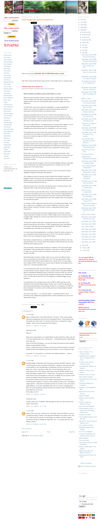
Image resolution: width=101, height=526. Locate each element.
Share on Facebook (86, 463)
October (84, 37)
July (83, 45)
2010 (82, 25)
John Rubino (7, 66)
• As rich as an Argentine (85, 431)
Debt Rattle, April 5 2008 (88, 229)
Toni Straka (7, 133)
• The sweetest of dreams (85, 425)
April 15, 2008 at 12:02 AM (36, 356)
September (85, 40)
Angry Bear (7, 147)
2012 (82, 19)
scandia (28, 314)
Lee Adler (6, 142)
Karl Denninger (8, 122)
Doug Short (7, 91)
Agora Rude (7, 151)
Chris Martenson (8, 106)
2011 (82, 22)
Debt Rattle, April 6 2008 (88, 224)
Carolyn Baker (8, 124)
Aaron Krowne (8, 59)
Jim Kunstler (7, 75)
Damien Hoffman (8, 113)
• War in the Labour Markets (86, 406)
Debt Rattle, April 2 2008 (88, 237)
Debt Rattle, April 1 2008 (88, 242)
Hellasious (7, 138)
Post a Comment (26, 428)
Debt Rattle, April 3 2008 (88, 234)
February (84, 248)
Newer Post (25, 432)
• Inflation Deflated (83, 395)
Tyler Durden (7, 77)
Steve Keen (7, 57)
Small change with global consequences (37, 20)
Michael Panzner (8, 82)
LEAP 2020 (7, 84)
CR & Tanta (7, 140)
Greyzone (6, 158)
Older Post (72, 432)
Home (48, 432)
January (84, 250)
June (83, 47)
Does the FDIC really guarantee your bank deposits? (88, 140)
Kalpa (5, 102)
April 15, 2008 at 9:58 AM (35, 394)
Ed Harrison (7, 118)
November (85, 34)
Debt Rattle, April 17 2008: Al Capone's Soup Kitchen (89, 134)
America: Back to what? (88, 214)
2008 (82, 30)
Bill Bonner (7, 154)
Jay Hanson (7, 80)
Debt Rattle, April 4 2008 (88, 231)
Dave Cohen (7, 100)
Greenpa (6, 156)
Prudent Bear (7, 145)
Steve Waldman (8, 97)
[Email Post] (42, 304)
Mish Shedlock (8, 64)
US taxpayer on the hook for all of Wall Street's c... (89, 83)
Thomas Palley (8, 115)
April (83, 52)
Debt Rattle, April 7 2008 (88, 221)
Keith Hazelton (8, 95)
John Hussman (8, 104)
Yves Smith (7, 71)
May (83, 50)
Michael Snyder (8, 89)
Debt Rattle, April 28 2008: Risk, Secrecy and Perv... (89, 65)
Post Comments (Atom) (36, 435)
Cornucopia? (7, 93)
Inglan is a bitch (86, 98)
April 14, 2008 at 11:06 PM (36, 326)
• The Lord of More (83, 440)
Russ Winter (7, 111)
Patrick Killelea (8, 62)
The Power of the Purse (88, 239)
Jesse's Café (7, 86)
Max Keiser (7, 68)
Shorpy (6, 149)
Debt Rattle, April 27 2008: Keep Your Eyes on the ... (89, 72)
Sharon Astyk (7, 55)
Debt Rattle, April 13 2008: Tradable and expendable (89, 176)
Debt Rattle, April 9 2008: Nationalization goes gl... (89, 210)
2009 (82, 27)
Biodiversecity (8, 109)
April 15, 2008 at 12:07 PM (36, 424)
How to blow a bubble (88, 226)
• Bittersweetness (83, 438)
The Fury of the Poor (87, 154)
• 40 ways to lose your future (86, 374)
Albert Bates (7, 136)
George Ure (7, 120)
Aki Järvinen (7, 127)
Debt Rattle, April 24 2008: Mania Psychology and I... (89, 94)
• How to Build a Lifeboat (85, 377)
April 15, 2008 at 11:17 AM (36, 406)
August (84, 42)
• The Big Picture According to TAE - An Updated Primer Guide (87, 358)
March (84, 245)
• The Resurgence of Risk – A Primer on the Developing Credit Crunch (86, 410)
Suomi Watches (8, 131)
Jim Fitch (6, 73)
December (85, 32)
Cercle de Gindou (9, 129)
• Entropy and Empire (84, 414)
